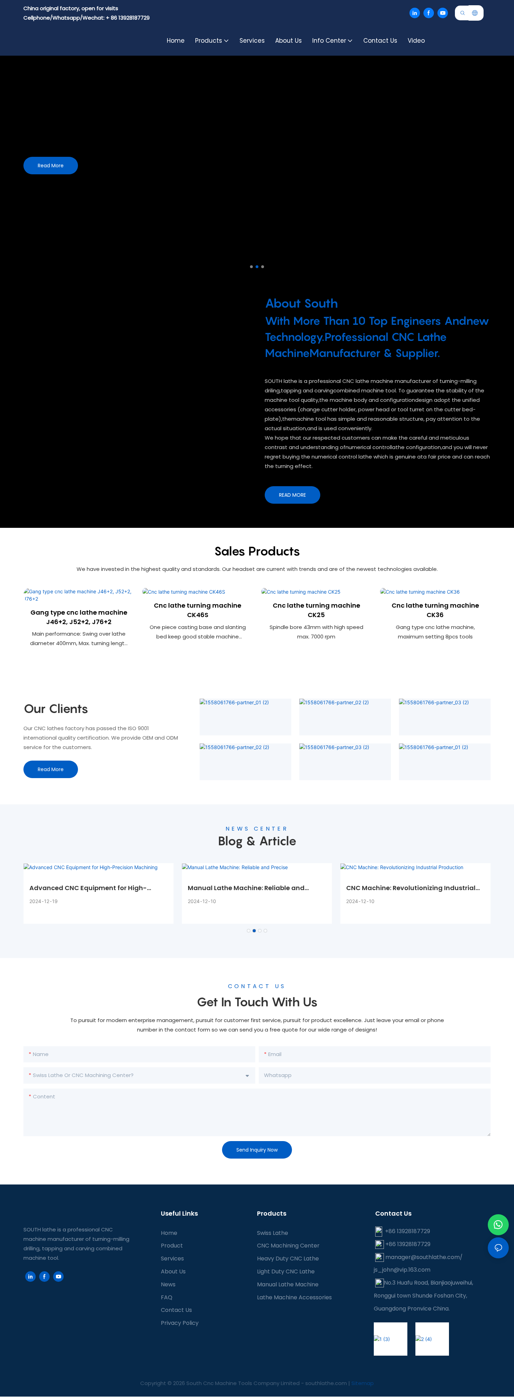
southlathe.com (325, 1383)
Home (169, 1233)
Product (172, 1246)
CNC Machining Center (288, 1246)
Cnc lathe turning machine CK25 (316, 610)
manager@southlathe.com (422, 1257)
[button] (251, 266)
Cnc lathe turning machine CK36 (435, 610)
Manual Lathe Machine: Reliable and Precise (246, 888)
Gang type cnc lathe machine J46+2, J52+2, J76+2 (78, 617)
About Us (173, 1271)
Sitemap (362, 1383)
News (168, 1284)
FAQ (166, 1297)
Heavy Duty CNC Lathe (288, 1258)
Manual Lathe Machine (288, 1284)
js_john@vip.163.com (402, 1270)
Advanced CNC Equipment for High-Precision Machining (88, 888)
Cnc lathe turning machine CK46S (197, 610)
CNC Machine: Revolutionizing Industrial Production (411, 888)
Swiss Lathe (272, 1233)
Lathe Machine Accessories (294, 1297)
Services (172, 1258)
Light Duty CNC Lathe (286, 1271)
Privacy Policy (180, 1323)
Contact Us (176, 1310)
